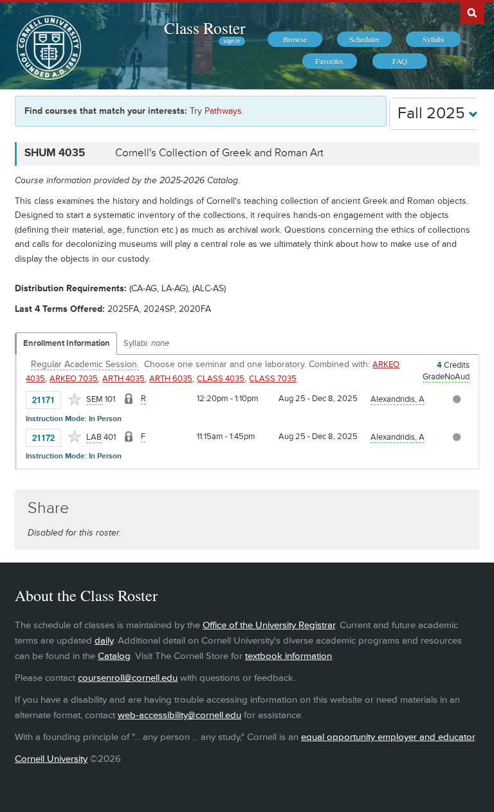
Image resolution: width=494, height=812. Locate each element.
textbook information (288, 656)
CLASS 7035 (273, 379)
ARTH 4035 (123, 379)
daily (104, 641)
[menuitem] (295, 39)
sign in (232, 41)
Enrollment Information (66, 343)
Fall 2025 (433, 113)
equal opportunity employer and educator (388, 737)
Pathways (223, 110)
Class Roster (204, 28)
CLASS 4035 (220, 379)
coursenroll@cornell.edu (128, 678)
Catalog (114, 656)
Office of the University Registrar (269, 625)
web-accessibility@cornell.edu (179, 715)
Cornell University (51, 759)
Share (48, 508)
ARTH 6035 (170, 379)
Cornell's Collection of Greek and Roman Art (219, 153)
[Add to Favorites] (75, 399)
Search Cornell (472, 12)
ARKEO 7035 (74, 379)
